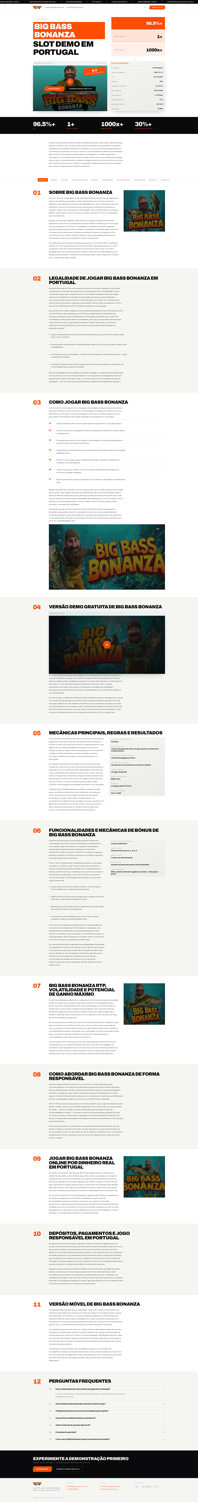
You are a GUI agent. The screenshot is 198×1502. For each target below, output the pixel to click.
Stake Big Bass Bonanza (75, 7)
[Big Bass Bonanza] (107, 644)
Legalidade (53, 180)
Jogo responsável (139, 180)
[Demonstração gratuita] (70, 81)
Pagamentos (165, 180)
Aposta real (157, 7)
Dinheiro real (153, 180)
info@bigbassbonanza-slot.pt (77, 1486)
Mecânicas (95, 180)
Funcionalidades (107, 180)
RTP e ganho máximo (123, 180)
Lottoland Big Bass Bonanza (54, 7)
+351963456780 (72, 1489)
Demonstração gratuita (80, 89)
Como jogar (64, 180)
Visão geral (42, 180)
